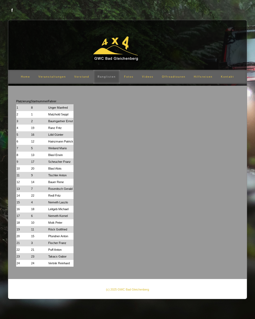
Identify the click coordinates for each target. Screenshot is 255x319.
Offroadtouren (173, 76)
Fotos (129, 76)
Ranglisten (107, 76)
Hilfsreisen (203, 76)
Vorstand (81, 76)
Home (25, 76)
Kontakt (227, 76)
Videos (148, 76)
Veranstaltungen (52, 76)
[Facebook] (12, 10)
